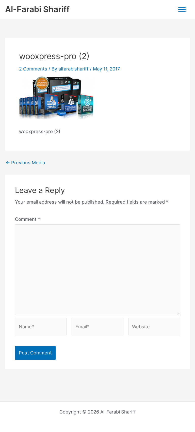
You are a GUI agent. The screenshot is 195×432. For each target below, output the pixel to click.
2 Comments (33, 68)
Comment (27, 219)
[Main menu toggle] (182, 9)
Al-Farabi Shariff (37, 9)
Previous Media (25, 162)
